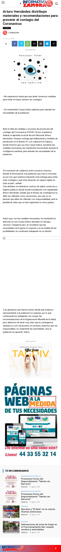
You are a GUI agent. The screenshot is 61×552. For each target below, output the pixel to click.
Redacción (14, 32)
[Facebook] (20, 4)
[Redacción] (5, 33)
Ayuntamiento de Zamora (31, 476)
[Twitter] (21, 43)
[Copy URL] (54, 43)
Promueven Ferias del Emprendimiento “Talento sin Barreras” (35, 481)
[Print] (41, 43)
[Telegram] (47, 43)
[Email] (34, 43)
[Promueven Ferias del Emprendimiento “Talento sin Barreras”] (11, 481)
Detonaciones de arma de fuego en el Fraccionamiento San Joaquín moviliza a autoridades (39, 527)
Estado (7, 28)
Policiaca (24, 506)
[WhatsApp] (27, 43)
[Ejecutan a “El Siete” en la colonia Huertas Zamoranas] (11, 512)
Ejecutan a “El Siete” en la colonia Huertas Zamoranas (38, 510)
